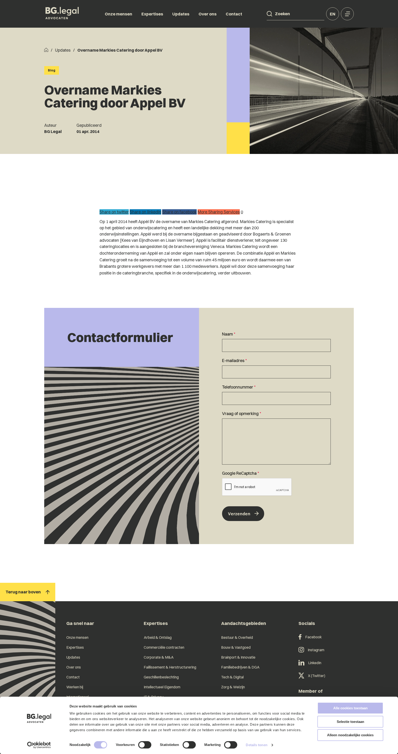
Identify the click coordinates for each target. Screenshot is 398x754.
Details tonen (256, 745)
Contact (234, 14)
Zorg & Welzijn (233, 687)
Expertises (152, 14)
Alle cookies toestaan (350, 708)
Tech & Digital (232, 677)
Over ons (208, 14)
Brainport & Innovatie (238, 657)
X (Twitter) (316, 675)
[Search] (269, 14)
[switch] (144, 744)
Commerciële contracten (164, 647)
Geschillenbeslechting (161, 677)
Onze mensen (118, 14)
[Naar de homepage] (62, 14)
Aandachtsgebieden (243, 623)
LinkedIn (314, 662)
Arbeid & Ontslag (158, 637)
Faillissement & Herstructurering (170, 667)
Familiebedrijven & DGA (240, 667)
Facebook (313, 637)
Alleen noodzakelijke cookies (350, 735)
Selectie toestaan (350, 722)
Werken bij (74, 687)
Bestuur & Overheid (237, 637)
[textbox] (276, 341)
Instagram (316, 650)
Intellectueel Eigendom (162, 687)
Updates (180, 14)
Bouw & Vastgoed (236, 647)
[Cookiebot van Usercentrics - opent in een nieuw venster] (39, 745)
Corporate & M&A (159, 657)
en (332, 14)
